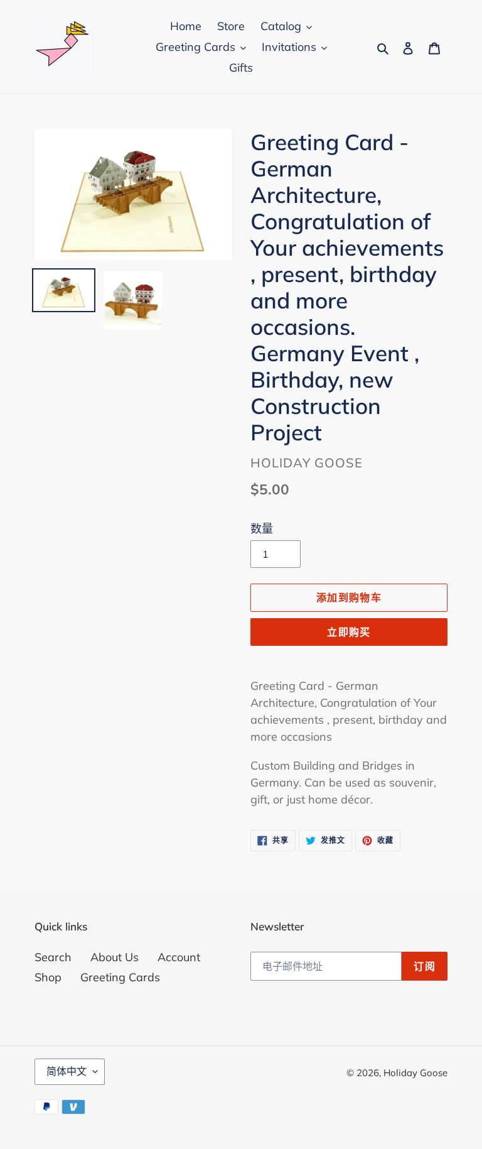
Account (179, 957)
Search (53, 957)
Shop (48, 977)
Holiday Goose (415, 1073)
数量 (261, 528)
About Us (114, 957)
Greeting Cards (120, 977)
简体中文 (66, 1071)
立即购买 (348, 632)
